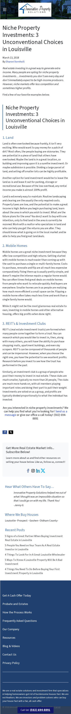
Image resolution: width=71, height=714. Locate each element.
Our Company (10, 629)
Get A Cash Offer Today (16, 596)
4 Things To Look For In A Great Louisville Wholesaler (35, 554)
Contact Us (9, 655)
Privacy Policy (10, 663)
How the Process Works (17, 612)
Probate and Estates (15, 604)
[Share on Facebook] (4, 432)
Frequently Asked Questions (19, 621)
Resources (8, 638)
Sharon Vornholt (15, 61)
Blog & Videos (11, 646)
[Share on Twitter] (11, 432)
